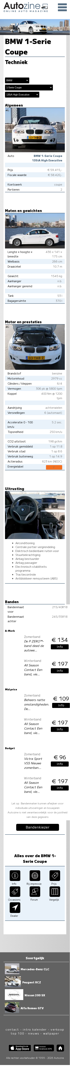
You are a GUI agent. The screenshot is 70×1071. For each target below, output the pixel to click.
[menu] (62, 7)
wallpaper (51, 1033)
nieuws (33, 1033)
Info (60, 646)
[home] (59, 1050)
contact (12, 1029)
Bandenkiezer (38, 827)
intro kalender (35, 1029)
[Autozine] (35, 6)
